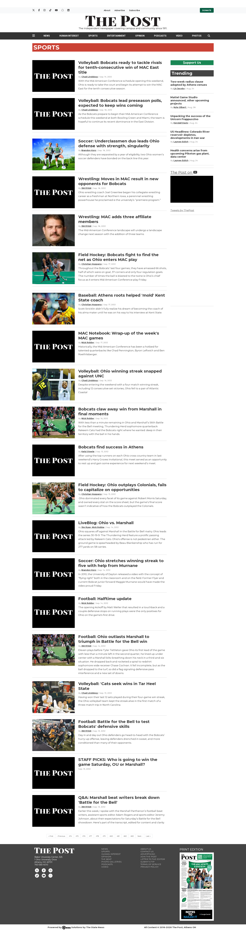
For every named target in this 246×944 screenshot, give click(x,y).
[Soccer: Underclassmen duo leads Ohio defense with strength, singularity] (53, 154)
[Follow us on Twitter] (36, 870)
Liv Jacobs (179, 88)
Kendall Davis (181, 123)
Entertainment (116, 35)
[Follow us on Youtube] (43, 875)
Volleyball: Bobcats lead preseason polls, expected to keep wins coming (120, 103)
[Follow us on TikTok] (36, 875)
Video (179, 35)
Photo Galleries (111, 861)
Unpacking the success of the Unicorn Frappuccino (190, 118)
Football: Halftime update (105, 598)
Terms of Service (151, 864)
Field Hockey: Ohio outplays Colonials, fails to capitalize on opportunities (122, 487)
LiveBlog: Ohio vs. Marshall (106, 522)
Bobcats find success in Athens (110, 447)
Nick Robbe (87, 342)
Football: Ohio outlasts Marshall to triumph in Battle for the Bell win (113, 639)
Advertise (119, 10)
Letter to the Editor (153, 859)
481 (118, 836)
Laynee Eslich (181, 141)
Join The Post (148, 856)
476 (83, 836)
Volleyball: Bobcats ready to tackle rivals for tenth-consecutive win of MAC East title (120, 67)
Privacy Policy (149, 867)
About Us (146, 849)
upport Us (193, 62)
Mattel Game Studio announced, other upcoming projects (189, 100)
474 (70, 836)
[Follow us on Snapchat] (50, 875)
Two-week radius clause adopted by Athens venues (188, 83)
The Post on (181, 172)
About (107, 10)
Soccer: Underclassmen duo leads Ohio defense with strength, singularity (118, 143)
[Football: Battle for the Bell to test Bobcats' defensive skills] (53, 735)
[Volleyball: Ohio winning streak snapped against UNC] (53, 384)
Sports (93, 35)
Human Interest (69, 35)
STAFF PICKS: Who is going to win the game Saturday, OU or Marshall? (117, 762)
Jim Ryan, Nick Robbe (92, 527)
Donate (206, 10)
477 (90, 836)
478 (97, 836)
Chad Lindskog (89, 76)
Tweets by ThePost (182, 210)
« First (50, 836)
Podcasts (160, 35)
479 (104, 836)
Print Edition (191, 849)
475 (77, 836)
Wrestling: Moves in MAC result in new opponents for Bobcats (118, 181)
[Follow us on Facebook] (43, 870)
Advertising (148, 854)
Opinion (139, 35)
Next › (140, 836)
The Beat (106, 859)
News (47, 35)
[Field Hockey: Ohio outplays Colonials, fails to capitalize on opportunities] (53, 498)
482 (125, 836)
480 (111, 836)
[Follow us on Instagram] (50, 870)
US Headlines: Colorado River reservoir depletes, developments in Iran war (190, 135)
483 (132, 836)
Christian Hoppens (91, 264)
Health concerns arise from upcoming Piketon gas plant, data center (189, 153)
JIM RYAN (86, 188)
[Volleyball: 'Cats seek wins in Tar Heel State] (53, 697)
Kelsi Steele (87, 451)
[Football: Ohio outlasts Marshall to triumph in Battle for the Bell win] (53, 650)
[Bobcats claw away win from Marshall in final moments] (53, 422)
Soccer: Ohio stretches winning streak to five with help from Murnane (121, 563)
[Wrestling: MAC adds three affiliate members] (53, 230)
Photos (196, 35)
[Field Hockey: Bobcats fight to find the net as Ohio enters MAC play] (53, 268)
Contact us (147, 851)
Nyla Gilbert (180, 107)
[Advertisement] (191, 260)
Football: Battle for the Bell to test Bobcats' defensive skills (114, 724)
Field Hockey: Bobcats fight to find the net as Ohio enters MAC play (118, 257)
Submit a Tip (147, 861)
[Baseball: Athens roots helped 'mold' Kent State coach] (53, 308)
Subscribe (134, 10)
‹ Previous (61, 836)
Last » (148, 836)
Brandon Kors (88, 150)
